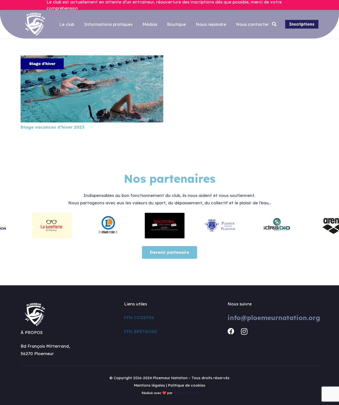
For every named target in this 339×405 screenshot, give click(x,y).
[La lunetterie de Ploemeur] (45, 225)
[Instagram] (244, 331)
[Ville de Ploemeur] (214, 225)
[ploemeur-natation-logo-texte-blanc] (35, 24)
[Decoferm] (157, 225)
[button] (274, 24)
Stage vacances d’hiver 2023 (52, 127)
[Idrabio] (271, 225)
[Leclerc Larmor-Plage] (101, 225)
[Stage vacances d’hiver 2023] (92, 59)
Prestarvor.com (185, 393)
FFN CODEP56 (139, 317)
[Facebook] (231, 331)
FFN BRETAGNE (140, 331)
